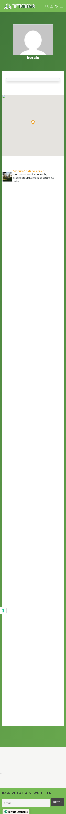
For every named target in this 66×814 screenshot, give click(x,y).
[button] (33, 123)
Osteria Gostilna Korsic (28, 171)
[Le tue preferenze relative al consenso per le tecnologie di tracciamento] (3, 610)
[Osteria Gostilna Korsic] (7, 177)
